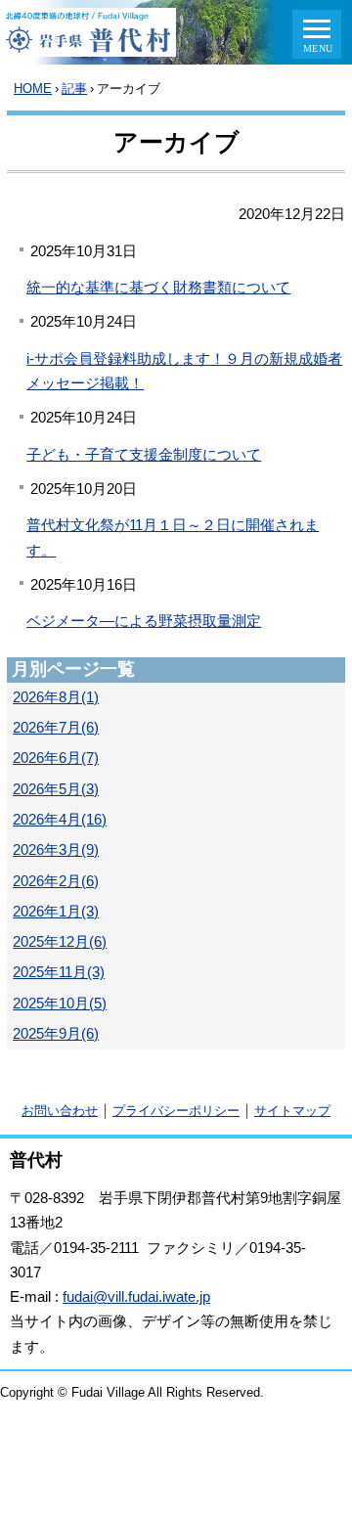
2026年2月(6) (56, 881)
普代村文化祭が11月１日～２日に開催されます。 (172, 537)
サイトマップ (292, 1111)
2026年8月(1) (56, 697)
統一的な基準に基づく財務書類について (158, 287)
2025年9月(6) (56, 1034)
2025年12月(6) (60, 942)
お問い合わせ (60, 1111)
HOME (33, 88)
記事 (74, 88)
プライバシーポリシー (176, 1111)
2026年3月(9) (56, 850)
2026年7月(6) (56, 728)
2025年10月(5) (60, 1003)
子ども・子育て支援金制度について (143, 455)
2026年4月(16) (60, 819)
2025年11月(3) (59, 972)
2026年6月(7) (56, 758)
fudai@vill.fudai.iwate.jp (136, 1297)
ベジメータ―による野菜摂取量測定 (143, 621)
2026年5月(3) (56, 789)
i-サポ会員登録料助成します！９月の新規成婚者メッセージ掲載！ (184, 371)
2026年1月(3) (56, 911)
